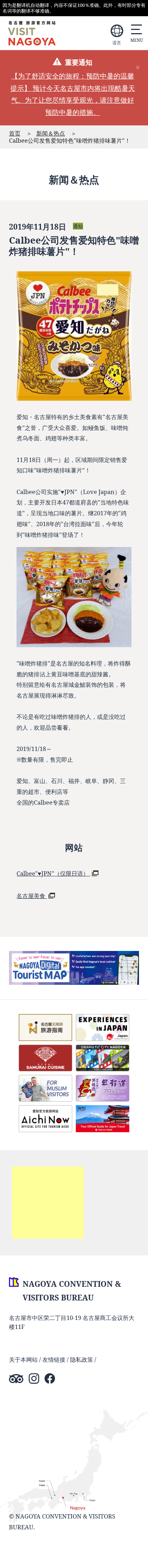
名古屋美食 (32, 895)
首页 (14, 133)
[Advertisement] (48, 1202)
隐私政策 (81, 1359)
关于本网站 (23, 1359)
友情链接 (53, 1359)
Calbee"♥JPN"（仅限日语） (53, 873)
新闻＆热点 (50, 133)
